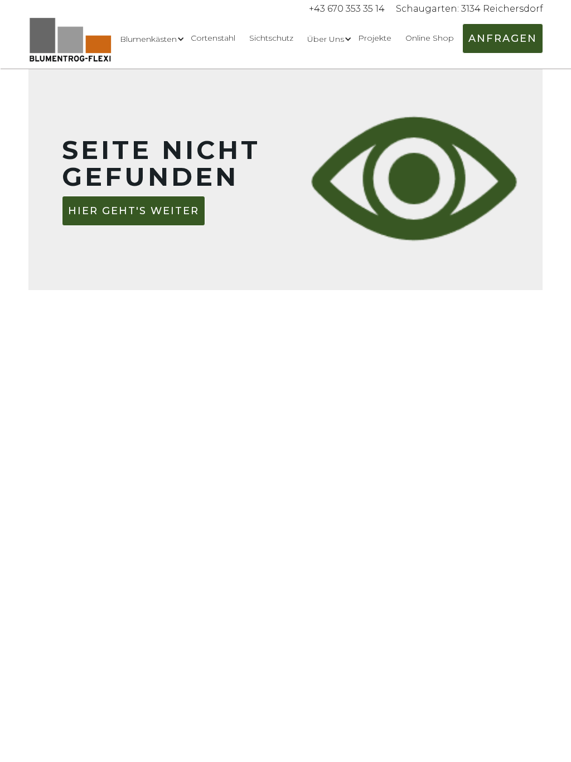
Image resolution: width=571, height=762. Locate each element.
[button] (148, 39)
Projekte (374, 38)
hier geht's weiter (133, 211)
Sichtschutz (271, 38)
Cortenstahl (213, 38)
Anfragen (502, 38)
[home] (71, 43)
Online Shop (429, 38)
